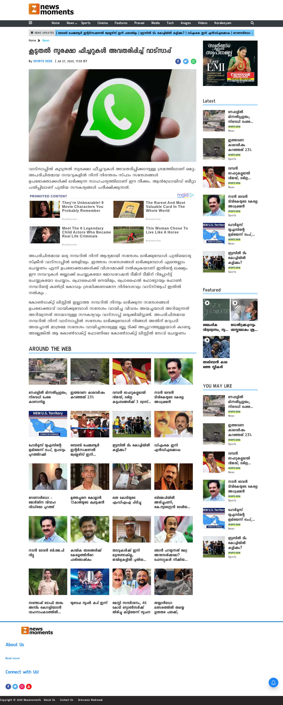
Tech (170, 23)
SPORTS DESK (43, 61)
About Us (15, 645)
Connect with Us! (22, 672)
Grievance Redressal (90, 700)
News (70, 23)
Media (155, 23)
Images (186, 23)
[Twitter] (15, 686)
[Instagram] (22, 686)
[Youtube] (29, 686)
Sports (85, 23)
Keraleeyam (222, 23)
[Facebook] (8, 686)
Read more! (13, 658)
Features (121, 23)
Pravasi (139, 23)
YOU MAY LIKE (217, 387)
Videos (202, 23)
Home (56, 23)
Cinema (103, 23)
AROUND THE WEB (50, 350)
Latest (209, 101)
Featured (212, 290)
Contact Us (66, 700)
